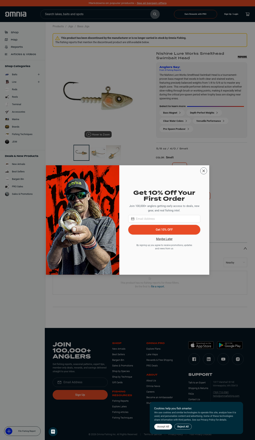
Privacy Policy (208, 419)
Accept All (163, 426)
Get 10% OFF (164, 229)
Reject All (183, 426)
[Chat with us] (53, 431)
